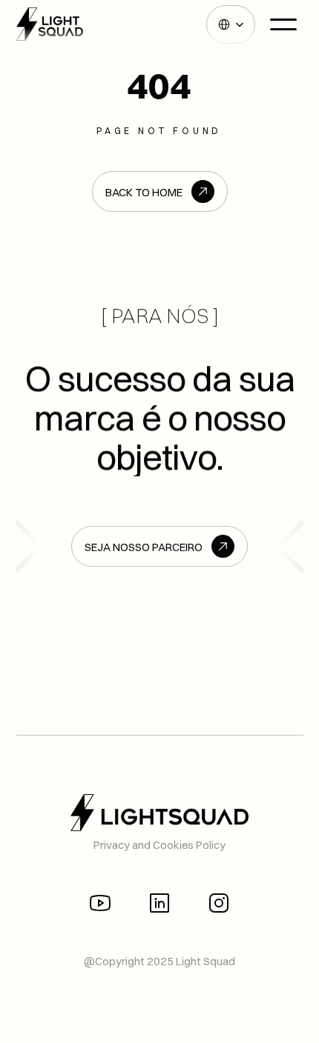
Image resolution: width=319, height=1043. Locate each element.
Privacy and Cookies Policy (159, 845)
